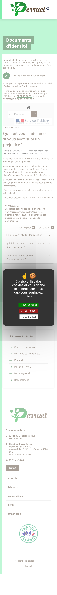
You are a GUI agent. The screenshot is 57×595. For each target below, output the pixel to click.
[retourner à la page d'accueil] (28, 9)
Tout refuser (29, 310)
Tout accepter (29, 304)
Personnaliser (28, 317)
